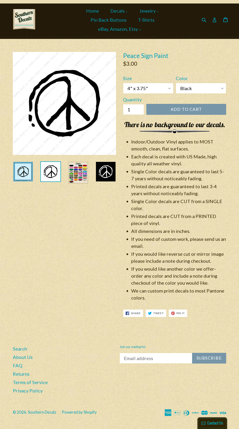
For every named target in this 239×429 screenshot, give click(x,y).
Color (182, 78)
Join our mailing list (132, 347)
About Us (23, 357)
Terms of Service (30, 382)
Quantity (132, 99)
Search (20, 348)
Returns (21, 374)
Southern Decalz (42, 412)
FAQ (17, 365)
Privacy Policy (28, 390)
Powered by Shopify (79, 412)
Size (127, 78)
